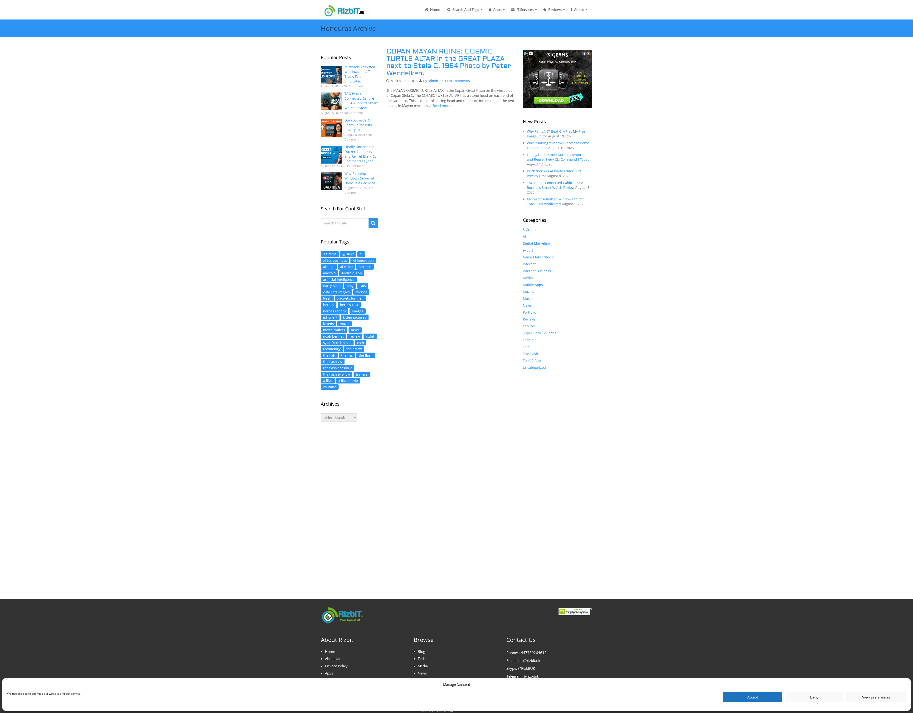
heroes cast (349, 304)
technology (331, 349)
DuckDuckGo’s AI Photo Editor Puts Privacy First (358, 125)
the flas (347, 355)
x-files (327, 380)
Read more (442, 105)
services (529, 326)
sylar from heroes (337, 342)
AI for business (335, 260)
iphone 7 (330, 317)
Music (527, 298)
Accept (752, 697)
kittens (328, 323)
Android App (352, 273)
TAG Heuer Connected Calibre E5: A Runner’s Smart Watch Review (361, 100)
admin (433, 80)
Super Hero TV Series (539, 333)
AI (524, 236)
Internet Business (537, 271)
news (355, 330)
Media (528, 278)
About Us (332, 658)
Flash (327, 298)
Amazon (365, 266)
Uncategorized (534, 367)
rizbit (370, 336)
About (578, 9)
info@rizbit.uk (528, 660)
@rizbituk (531, 676)
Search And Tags (465, 9)
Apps (496, 9)
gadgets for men (350, 298)
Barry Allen (332, 285)
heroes (328, 304)
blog (350, 285)
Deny (814, 697)
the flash (366, 355)
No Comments (458, 80)
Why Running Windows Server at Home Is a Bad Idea (360, 178)
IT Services (524, 9)
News (527, 305)
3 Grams (329, 254)
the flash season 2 (337, 368)
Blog (421, 651)
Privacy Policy (336, 666)
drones (361, 292)
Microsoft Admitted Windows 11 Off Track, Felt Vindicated (360, 74)
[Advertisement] (349, 505)
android (329, 273)
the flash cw (332, 361)
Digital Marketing (536, 243)
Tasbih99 (530, 340)
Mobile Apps (533, 284)
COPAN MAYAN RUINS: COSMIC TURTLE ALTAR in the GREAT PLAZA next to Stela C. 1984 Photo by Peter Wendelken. (448, 62)
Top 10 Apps (533, 360)
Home (434, 9)
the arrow (354, 349)
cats (362, 285)
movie (344, 323)
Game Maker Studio (538, 257)
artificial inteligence (339, 279)
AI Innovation (363, 260)
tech (360, 342)
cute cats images (336, 292)
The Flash (530, 353)
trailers (361, 374)
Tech (526, 346)
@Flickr (348, 254)
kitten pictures (354, 317)
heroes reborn (334, 311)
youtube (329, 387)
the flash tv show (336, 374)
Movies (528, 291)
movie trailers (334, 330)
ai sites (328, 266)
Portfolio (529, 312)
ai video (346, 266)
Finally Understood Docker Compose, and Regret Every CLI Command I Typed (361, 154)
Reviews (554, 9)
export (528, 250)
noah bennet (333, 336)
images (357, 311)
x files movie (348, 380)
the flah (329, 355)
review (355, 336)
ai (361, 254)
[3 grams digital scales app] (557, 79)
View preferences (876, 697)
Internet (529, 264)
